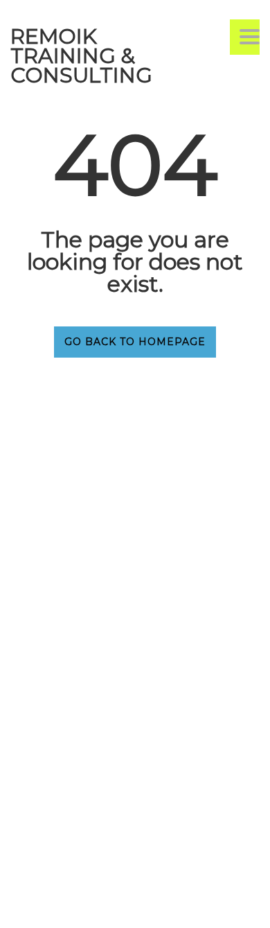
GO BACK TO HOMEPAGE (135, 341)
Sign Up (81, 904)
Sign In (116, 904)
